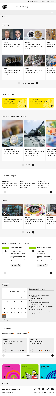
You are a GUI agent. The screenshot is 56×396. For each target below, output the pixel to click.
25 (8, 313)
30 (25, 313)
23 (25, 309)
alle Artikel (31, 83)
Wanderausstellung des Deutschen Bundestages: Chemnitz (42, 307)
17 (5, 309)
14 (19, 305)
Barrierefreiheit (37, 392)
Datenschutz (44, 392)
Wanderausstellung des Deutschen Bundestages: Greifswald (42, 312)
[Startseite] (15, 7)
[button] (19, 83)
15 (22, 305)
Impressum (51, 392)
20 (15, 309)
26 (11, 313)
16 (25, 305)
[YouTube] (52, 389)
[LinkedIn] (39, 389)
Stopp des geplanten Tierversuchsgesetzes (36, 342)
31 (5, 316)
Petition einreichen (7, 333)
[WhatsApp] (48, 389)
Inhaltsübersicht (15, 389)
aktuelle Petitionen (22, 333)
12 (11, 305)
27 (15, 313)
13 (15, 305)
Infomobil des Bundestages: (40, 295)
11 (8, 305)
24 (5, 313)
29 (22, 313)
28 (19, 313)
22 (22, 309)
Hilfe (3, 389)
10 (5, 305)
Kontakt (8, 389)
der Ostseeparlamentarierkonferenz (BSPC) (40, 301)
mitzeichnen (21, 350)
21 (19, 309)
